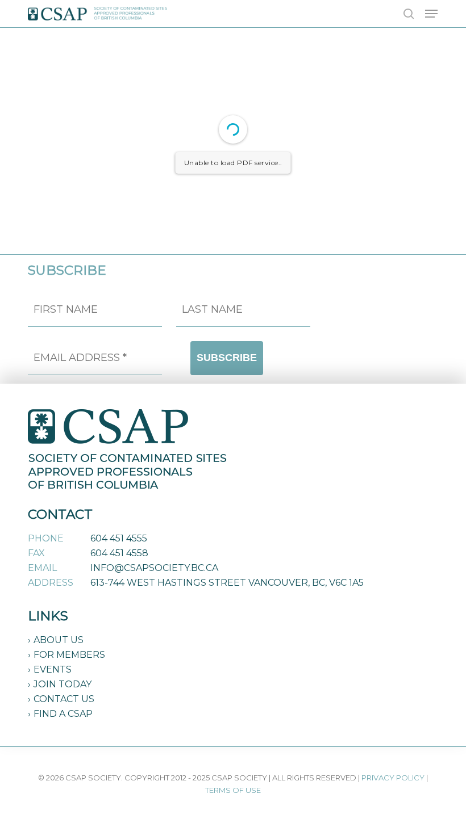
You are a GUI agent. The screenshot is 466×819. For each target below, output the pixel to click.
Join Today (62, 684)
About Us (59, 640)
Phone (46, 538)
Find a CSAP (63, 713)
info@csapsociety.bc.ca (154, 567)
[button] (431, 13)
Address (50, 582)
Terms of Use (233, 790)
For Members (69, 654)
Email (42, 567)
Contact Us (64, 699)
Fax (36, 553)
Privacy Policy (393, 777)
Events (53, 669)
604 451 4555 (118, 538)
